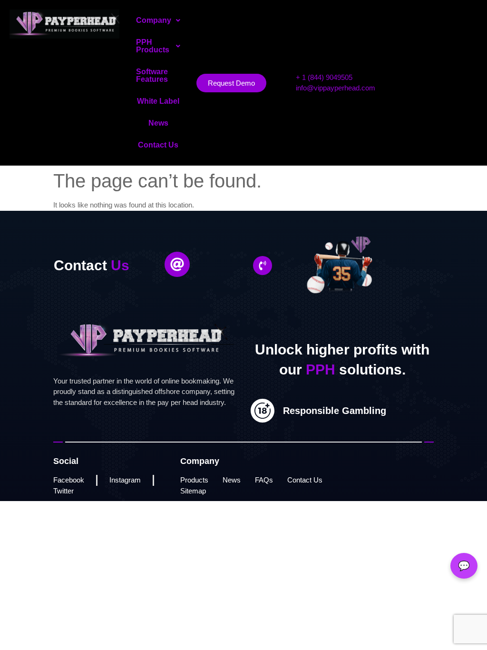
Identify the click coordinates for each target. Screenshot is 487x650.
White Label (158, 101)
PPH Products (152, 46)
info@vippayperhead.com (335, 88)
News (158, 123)
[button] (158, 20)
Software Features (152, 75)
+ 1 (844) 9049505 (324, 77)
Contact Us (158, 145)
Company (153, 20)
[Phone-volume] (262, 265)
